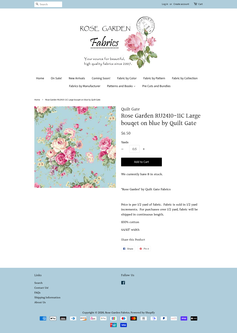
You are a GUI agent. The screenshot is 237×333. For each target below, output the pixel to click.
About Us (40, 302)
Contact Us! (41, 287)
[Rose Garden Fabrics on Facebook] (123, 283)
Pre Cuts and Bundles (156, 86)
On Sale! (56, 78)
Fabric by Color (127, 78)
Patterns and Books (120, 86)
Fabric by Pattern (154, 78)
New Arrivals (77, 78)
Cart (200, 4)
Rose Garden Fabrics (117, 312)
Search (38, 282)
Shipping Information (47, 297)
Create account (181, 4)
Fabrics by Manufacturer (84, 86)
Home (40, 78)
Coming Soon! (101, 78)
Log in (165, 4)
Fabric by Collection (185, 78)
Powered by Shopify (143, 312)
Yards (125, 142)
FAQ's (37, 292)
